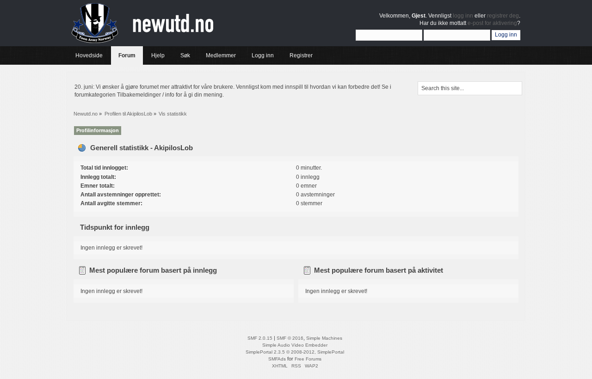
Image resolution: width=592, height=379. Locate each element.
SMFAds (277, 358)
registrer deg (503, 15)
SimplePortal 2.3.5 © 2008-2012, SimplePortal (295, 352)
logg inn (463, 15)
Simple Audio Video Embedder (294, 345)
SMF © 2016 (290, 338)
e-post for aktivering (492, 23)
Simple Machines (324, 338)
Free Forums (308, 358)
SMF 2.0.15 (259, 338)
